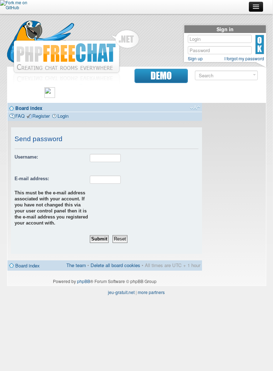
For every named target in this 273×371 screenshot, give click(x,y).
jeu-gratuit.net (121, 292)
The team (76, 265)
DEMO (161, 76)
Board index (28, 108)
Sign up (195, 58)
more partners (151, 292)
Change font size (195, 108)
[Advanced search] (254, 75)
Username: (26, 157)
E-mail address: (32, 178)
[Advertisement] (234, 212)
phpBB (83, 281)
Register (41, 115)
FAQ (19, 115)
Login (63, 115)
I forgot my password (244, 58)
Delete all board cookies (115, 265)
